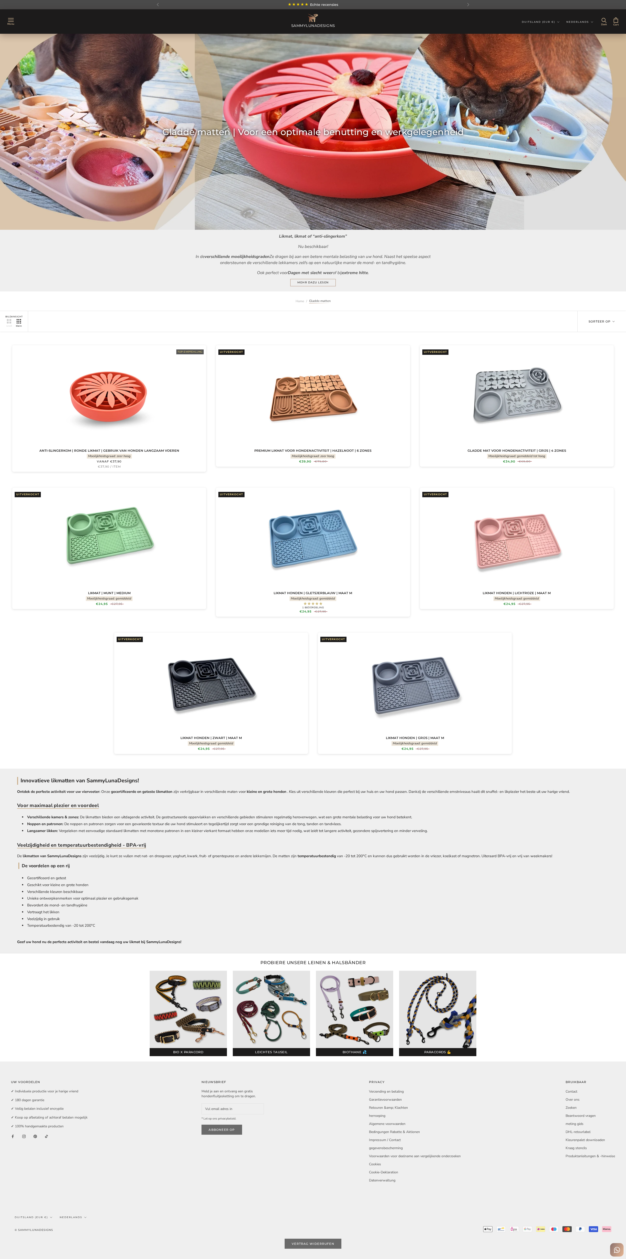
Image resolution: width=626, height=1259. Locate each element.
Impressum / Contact (385, 1140)
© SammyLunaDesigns (34, 1230)
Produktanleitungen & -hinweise (590, 1156)
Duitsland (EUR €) (538, 21)
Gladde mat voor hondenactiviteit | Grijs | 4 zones (517, 450)
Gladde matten (320, 301)
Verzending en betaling (386, 1091)
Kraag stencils (576, 1148)
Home (300, 301)
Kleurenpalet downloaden (585, 1140)
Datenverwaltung (382, 1180)
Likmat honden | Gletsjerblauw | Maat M (313, 593)
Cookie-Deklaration (383, 1172)
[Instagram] (24, 1136)
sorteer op (600, 321)
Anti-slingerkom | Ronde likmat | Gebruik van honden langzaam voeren (109, 450)
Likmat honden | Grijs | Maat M (415, 738)
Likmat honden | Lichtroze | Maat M (517, 593)
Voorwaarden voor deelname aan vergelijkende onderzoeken (415, 1156)
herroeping (377, 1115)
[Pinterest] (35, 1136)
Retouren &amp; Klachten (388, 1107)
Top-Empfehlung (190, 351)
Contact (571, 1091)
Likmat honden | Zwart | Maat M (211, 738)
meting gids (574, 1123)
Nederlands (577, 21)
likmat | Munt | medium (109, 593)
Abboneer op (222, 1130)
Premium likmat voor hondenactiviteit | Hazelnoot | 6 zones (312, 450)
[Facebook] (12, 1136)
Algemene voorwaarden (387, 1123)
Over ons (573, 1099)
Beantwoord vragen (581, 1115)
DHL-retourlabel (578, 1132)
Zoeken (571, 1107)
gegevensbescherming (386, 1148)
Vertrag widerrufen (313, 1244)
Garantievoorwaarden (385, 1099)
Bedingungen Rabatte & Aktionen (394, 1132)
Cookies (375, 1164)
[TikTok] (46, 1136)
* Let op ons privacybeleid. (218, 1118)
